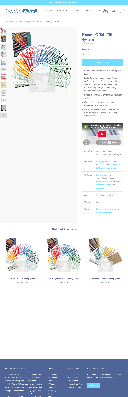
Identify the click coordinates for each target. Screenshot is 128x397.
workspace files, (104, 185)
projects (100, 188)
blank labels (102, 175)
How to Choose (74, 374)
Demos (89, 11)
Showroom (48, 11)
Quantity (85, 49)
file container (110, 168)
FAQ (99, 11)
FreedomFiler (53, 374)
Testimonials (76, 11)
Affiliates (51, 384)
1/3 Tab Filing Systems (25, 22)
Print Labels (72, 377)
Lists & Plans (73, 381)
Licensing (52, 387)
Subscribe (94, 385)
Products (61, 11)
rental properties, (104, 181)
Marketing (52, 391)
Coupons (51, 394)
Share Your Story (74, 387)
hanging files (102, 162)
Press (50, 381)
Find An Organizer (75, 384)
